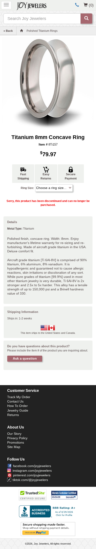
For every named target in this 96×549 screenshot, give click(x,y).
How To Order (17, 406)
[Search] (86, 18)
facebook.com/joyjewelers (32, 466)
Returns (13, 415)
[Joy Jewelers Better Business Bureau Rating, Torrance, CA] (48, 511)
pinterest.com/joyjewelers (31, 475)
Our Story (14, 433)
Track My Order (18, 397)
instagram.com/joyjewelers (32, 470)
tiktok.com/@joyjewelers (30, 480)
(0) (91, 5)
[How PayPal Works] (48, 528)
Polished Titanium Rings (42, 30)
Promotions (15, 442)
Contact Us (15, 401)
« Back (8, 30)
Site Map (13, 447)
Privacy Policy (17, 438)
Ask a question (25, 358)
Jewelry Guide (17, 410)
